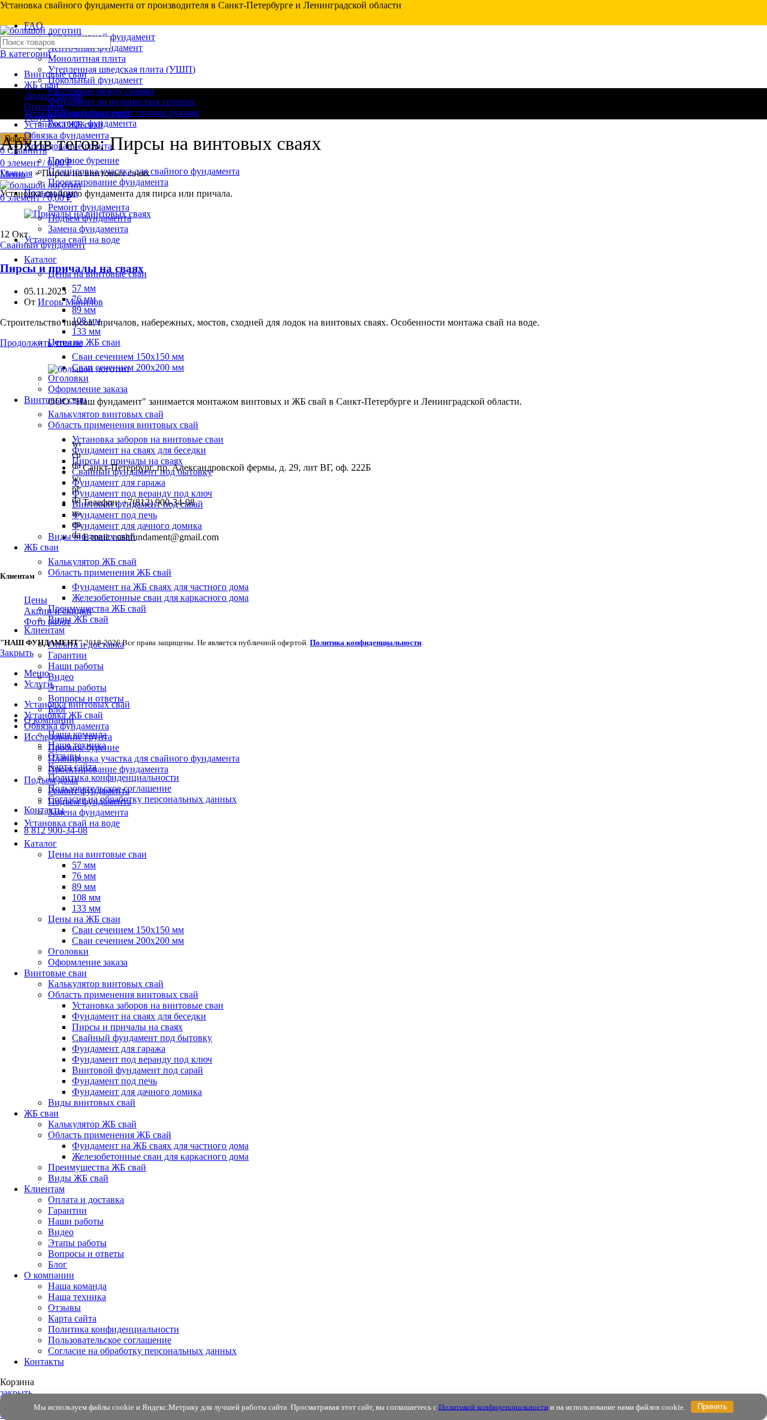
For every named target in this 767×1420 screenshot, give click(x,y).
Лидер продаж (53, 96)
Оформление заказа (88, 962)
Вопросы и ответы (86, 698)
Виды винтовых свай (91, 1102)
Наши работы (76, 666)
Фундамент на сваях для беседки (139, 1016)
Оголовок (44, 106)
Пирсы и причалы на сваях (72, 268)
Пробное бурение (83, 160)
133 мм (86, 331)
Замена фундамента (88, 229)
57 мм (84, 288)
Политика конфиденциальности (113, 777)
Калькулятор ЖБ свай (92, 561)
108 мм (86, 897)
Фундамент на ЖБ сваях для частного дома (160, 587)
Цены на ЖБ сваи (84, 342)
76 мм (84, 876)
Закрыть (17, 653)
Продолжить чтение (41, 343)
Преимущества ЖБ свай (97, 608)
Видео (61, 677)
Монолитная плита (87, 58)
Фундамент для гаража (118, 1048)
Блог (57, 1264)
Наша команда (77, 1286)
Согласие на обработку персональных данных (142, 799)
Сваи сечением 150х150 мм (128, 356)
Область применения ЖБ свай (109, 572)
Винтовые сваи (55, 74)
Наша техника (77, 1297)
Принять (712, 1406)
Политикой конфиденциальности (493, 1406)
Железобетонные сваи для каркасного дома (160, 597)
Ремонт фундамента (88, 207)
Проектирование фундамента (108, 182)
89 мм (84, 310)
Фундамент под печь (114, 1081)
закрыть (16, 1393)
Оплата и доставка (86, 1200)
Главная (16, 173)
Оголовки (68, 951)
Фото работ (47, 621)
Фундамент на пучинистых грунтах (121, 102)
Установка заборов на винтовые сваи (148, 1005)
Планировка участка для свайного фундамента (144, 758)
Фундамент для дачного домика (137, 1092)
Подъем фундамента (89, 801)
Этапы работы (77, 687)
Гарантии (67, 655)
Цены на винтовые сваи (97, 854)
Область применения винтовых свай (123, 994)
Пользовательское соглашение (109, 1340)
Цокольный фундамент (95, 80)
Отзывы (64, 1307)
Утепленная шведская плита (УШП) (121, 69)
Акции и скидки (58, 611)
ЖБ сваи (41, 85)
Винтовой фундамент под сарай (137, 1070)
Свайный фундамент (43, 245)
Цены (35, 600)
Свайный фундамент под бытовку (142, 1038)
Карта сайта (72, 1318)
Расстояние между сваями (101, 91)
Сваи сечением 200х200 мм (128, 940)
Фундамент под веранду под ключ (142, 1059)
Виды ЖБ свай (78, 619)
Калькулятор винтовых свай (106, 984)
